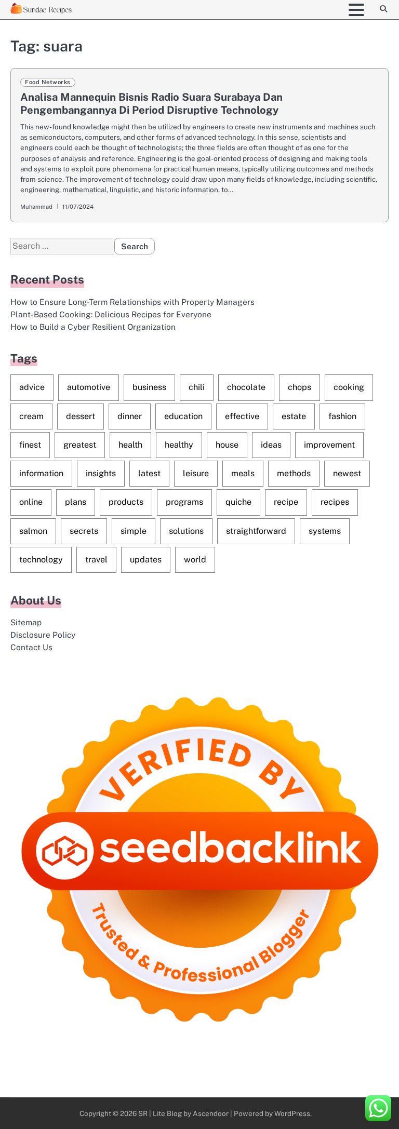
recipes (335, 502)
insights (101, 473)
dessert (80, 416)
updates (146, 559)
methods (294, 473)
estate (294, 416)
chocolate (246, 387)
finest (30, 445)
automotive (88, 387)
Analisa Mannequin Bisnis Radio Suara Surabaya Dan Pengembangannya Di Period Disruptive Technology (151, 103)
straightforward (256, 531)
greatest (79, 445)
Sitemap (26, 622)
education (183, 416)
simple (134, 531)
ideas (271, 445)
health (130, 445)
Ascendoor (211, 1113)
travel (96, 559)
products (126, 502)
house (227, 445)
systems (325, 531)
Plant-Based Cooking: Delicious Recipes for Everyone (110, 314)
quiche (238, 502)
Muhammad (36, 206)
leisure (196, 473)
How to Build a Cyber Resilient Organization (93, 326)
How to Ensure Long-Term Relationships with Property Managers (132, 301)
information (41, 473)
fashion (342, 416)
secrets (84, 531)
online (31, 502)
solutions (186, 531)
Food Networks (48, 82)
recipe (286, 502)
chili (197, 387)
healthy (179, 445)
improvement (329, 445)
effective (242, 416)
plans (75, 502)
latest (149, 473)
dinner (129, 416)
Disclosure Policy (42, 634)
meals (243, 473)
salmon (33, 531)
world (195, 559)
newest (347, 473)
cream (31, 416)
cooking (349, 387)
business (149, 387)
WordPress (292, 1113)
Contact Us (31, 647)
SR (143, 1113)
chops (299, 387)
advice (32, 387)
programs (184, 502)
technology (41, 559)
